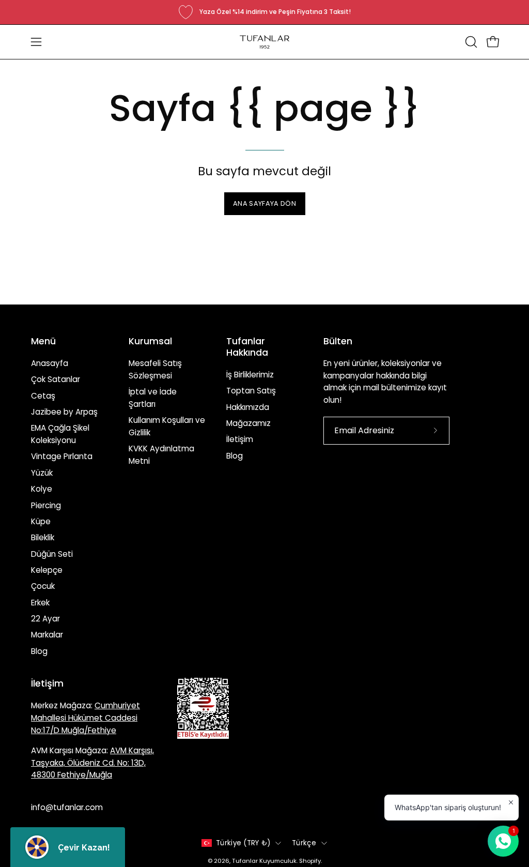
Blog (39, 651)
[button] (470, 42)
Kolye (41, 488)
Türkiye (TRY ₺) (243, 843)
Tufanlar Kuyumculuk (264, 861)
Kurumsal (150, 341)
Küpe (41, 521)
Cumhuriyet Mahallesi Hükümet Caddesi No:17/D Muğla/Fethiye (85, 718)
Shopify (310, 861)
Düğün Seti (52, 554)
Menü (43, 341)
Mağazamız (248, 423)
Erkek (40, 602)
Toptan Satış (251, 390)
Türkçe (304, 843)
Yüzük (42, 472)
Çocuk (43, 586)
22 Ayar (45, 618)
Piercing (46, 504)
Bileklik (42, 537)
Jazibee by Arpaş (64, 411)
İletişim (239, 439)
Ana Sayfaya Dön (264, 203)
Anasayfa (49, 363)
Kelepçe (47, 570)
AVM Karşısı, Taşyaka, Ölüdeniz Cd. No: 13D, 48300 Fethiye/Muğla (92, 763)
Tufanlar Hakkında (247, 347)
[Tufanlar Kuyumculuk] (264, 42)
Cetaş (43, 395)
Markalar (47, 634)
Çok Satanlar (55, 379)
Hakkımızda (247, 407)
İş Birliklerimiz (250, 374)
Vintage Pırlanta (61, 456)
